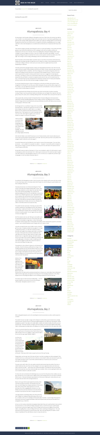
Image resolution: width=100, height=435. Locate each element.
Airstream (69, 238)
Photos (68, 287)
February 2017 (70, 67)
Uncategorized (70, 301)
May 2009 (69, 220)
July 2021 (69, 35)
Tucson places (70, 299)
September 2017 (70, 56)
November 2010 (70, 188)
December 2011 (70, 166)
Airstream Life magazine (72, 240)
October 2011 (70, 169)
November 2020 (70, 37)
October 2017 (70, 54)
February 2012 (70, 162)
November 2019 (70, 42)
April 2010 (69, 200)
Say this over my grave (72, 25)
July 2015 (69, 94)
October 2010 (70, 190)
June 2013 (69, 134)
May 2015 (69, 98)
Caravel (68, 254)
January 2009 (70, 226)
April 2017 (69, 63)
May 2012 (69, 157)
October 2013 (70, 127)
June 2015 (69, 96)
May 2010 (69, 199)
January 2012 (70, 164)
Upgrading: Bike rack (71, 18)
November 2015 (70, 87)
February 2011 (70, 183)
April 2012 (69, 159)
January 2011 (70, 185)
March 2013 (69, 140)
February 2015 (70, 103)
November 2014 (70, 107)
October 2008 (70, 232)
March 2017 (69, 65)
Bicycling (69, 251)
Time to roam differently (72, 23)
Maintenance (70, 273)
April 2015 (69, 100)
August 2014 (70, 112)
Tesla (68, 298)
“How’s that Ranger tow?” (72, 22)
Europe (68, 261)
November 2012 (70, 147)
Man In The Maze (25, 3)
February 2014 (70, 120)
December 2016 (70, 70)
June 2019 (69, 47)
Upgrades (69, 303)
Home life (69, 270)
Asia (68, 249)
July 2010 (69, 195)
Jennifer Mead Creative (70, 433)
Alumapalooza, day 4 (38, 31)
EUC (68, 259)
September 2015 (70, 91)
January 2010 (70, 206)
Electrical (69, 258)
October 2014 (70, 108)
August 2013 (70, 131)
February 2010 (70, 204)
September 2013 (70, 129)
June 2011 (69, 176)
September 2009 (71, 213)
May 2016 (69, 79)
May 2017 (69, 61)
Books (68, 252)
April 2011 (69, 180)
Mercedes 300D (70, 277)
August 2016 (70, 74)
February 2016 (70, 84)
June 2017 (69, 60)
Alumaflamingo (70, 245)
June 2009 (69, 218)
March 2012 (69, 160)
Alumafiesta (69, 244)
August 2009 (70, 214)
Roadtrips (69, 294)
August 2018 (70, 53)
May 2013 (69, 136)
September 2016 (70, 72)
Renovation (69, 292)
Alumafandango (70, 242)
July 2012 (69, 153)
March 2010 (69, 202)
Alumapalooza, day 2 (38, 309)
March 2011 (69, 181)
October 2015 (70, 89)
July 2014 (69, 114)
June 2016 (69, 77)
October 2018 (70, 51)
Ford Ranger (69, 265)
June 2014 (69, 115)
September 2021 (70, 32)
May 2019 (69, 49)
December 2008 (70, 228)
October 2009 (70, 211)
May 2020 (69, 41)
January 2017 (70, 68)
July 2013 (69, 133)
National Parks (70, 285)
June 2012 (69, 155)
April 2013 (69, 138)
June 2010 (69, 197)
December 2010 (70, 186)
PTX (68, 289)
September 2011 (70, 171)
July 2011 (69, 174)
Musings (69, 284)
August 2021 (70, 34)
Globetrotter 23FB (71, 268)
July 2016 (69, 75)
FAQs (68, 263)
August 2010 (70, 193)
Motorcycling (70, 282)
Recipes (69, 291)
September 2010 (70, 192)
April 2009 (69, 221)
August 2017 (70, 58)
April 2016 (69, 80)
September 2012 (70, 150)
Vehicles (69, 304)
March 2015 (69, 101)
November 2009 (70, 209)
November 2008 (70, 230)
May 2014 (69, 117)
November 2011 (70, 167)
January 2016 (70, 86)
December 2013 (70, 124)
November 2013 (70, 126)
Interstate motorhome (72, 271)
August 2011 (70, 173)
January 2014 (70, 122)
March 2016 (69, 82)
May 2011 (69, 178)
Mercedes (69, 275)
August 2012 (70, 152)
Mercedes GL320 (70, 278)
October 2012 (70, 148)
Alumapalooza (44, 163)
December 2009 (70, 207)
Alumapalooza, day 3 (38, 174)
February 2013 (70, 141)
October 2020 (70, 39)
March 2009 (69, 223)
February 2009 (70, 225)
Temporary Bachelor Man (72, 296)
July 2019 (69, 46)
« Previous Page (19, 428)
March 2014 (69, 119)
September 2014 (70, 110)
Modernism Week (71, 280)
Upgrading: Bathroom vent (72, 20)
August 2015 (70, 93)
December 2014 (70, 105)
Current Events (70, 256)
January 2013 (70, 143)
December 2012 (70, 145)
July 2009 (69, 216)
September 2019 (70, 44)
